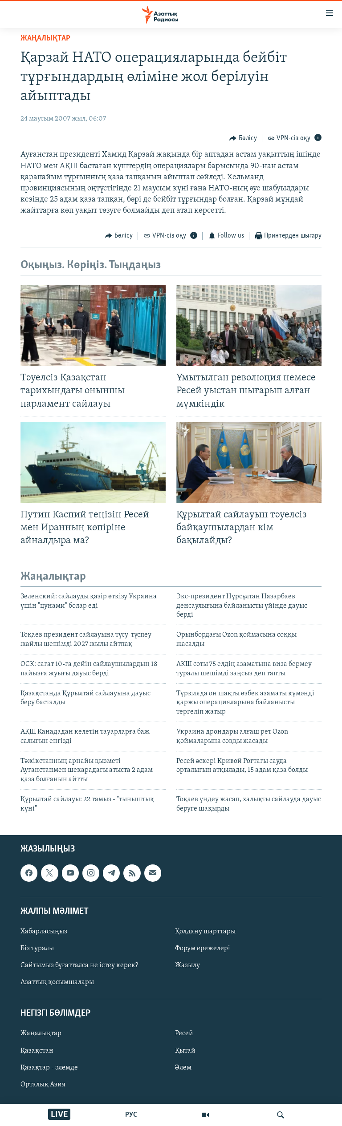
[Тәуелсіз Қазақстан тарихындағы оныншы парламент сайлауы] (93, 325)
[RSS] (131, 872)
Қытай (185, 1050)
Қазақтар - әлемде (49, 1067)
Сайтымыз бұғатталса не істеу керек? (79, 965)
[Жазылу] (152, 872)
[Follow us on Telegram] (111, 872)
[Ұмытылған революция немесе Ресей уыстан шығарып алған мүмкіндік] (249, 325)
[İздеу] (280, 1115)
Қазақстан (36, 1050)
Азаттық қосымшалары (57, 982)
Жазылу (187, 965)
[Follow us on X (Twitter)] (49, 872)
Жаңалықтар (40, 1033)
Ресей (184, 1033)
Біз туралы (37, 948)
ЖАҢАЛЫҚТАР (45, 39)
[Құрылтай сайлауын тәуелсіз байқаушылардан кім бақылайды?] (249, 462)
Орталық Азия (42, 1084)
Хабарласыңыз (43, 931)
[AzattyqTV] (205, 1115)
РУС (131, 1114)
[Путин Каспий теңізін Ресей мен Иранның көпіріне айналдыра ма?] (93, 462)
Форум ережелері (202, 948)
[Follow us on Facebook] (28, 872)
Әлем (183, 1067)
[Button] (243, 138)
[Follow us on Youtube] (70, 872)
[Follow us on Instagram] (90, 872)
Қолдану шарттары (205, 931)
